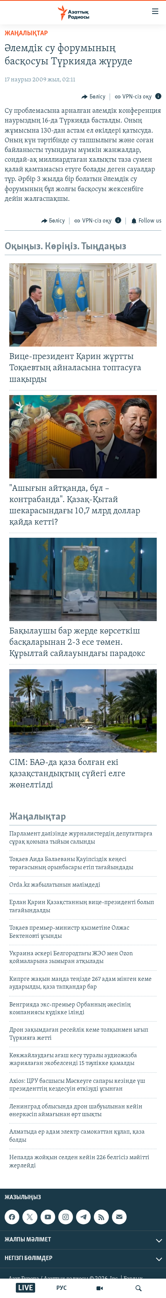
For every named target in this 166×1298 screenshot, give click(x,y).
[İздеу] (138, 1288)
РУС (61, 1288)
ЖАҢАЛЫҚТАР (26, 33)
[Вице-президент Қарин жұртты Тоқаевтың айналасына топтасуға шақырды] (83, 305)
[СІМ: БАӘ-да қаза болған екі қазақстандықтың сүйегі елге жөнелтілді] (83, 711)
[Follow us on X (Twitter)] (29, 1217)
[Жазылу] (119, 1217)
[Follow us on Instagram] (65, 1217)
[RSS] (101, 1217)
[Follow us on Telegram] (83, 1217)
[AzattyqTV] (99, 1288)
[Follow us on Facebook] (12, 1217)
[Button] (93, 97)
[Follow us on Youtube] (48, 1217)
